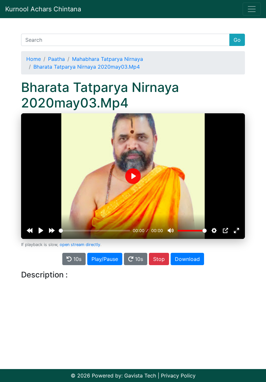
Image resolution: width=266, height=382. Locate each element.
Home (33, 59)
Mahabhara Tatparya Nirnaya (107, 59)
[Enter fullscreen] (236, 230)
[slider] (94, 231)
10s (76, 259)
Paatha (56, 59)
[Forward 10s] (52, 230)
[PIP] (225, 230)
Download (187, 259)
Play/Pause (104, 259)
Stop (159, 259)
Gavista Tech (140, 375)
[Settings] (214, 230)
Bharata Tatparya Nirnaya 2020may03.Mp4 (86, 66)
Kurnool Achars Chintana (43, 9)
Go (237, 40)
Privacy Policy (178, 375)
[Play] (41, 230)
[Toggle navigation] (252, 9)
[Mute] (170, 230)
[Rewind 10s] (29, 230)
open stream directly (80, 244)
